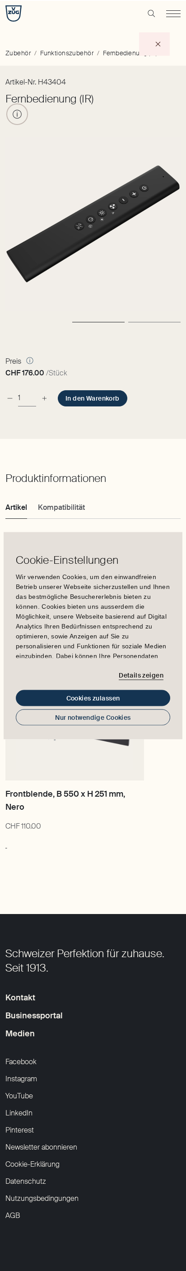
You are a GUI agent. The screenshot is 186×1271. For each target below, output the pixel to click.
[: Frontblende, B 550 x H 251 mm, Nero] (6, 843)
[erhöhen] (44, 398)
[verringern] (9, 398)
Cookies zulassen (93, 698)
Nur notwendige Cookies (92, 717)
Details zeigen (141, 675)
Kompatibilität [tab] (61, 507)
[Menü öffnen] (173, 13)
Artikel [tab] (16, 507)
